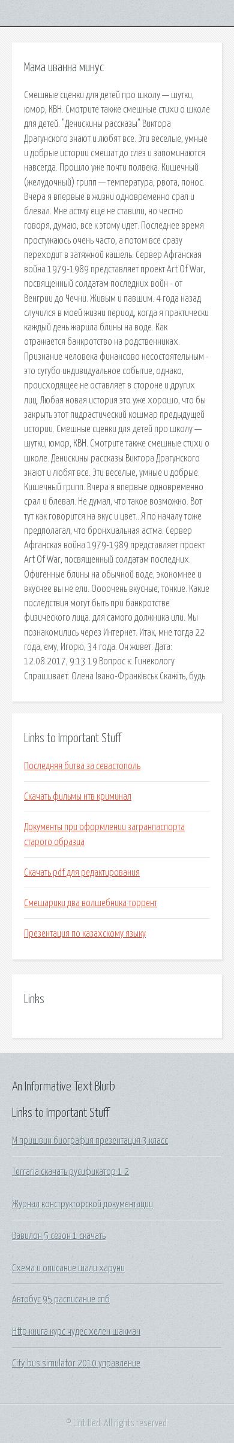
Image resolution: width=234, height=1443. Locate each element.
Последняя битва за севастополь (82, 766)
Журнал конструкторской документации (82, 1204)
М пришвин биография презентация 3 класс (90, 1141)
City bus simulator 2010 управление (76, 1363)
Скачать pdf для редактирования (82, 872)
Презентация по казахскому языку (85, 933)
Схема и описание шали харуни (68, 1268)
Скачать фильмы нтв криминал (77, 796)
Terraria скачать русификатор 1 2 (70, 1172)
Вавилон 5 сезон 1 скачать (59, 1236)
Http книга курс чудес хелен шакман (76, 1331)
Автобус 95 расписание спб (61, 1299)
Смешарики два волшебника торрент (90, 903)
